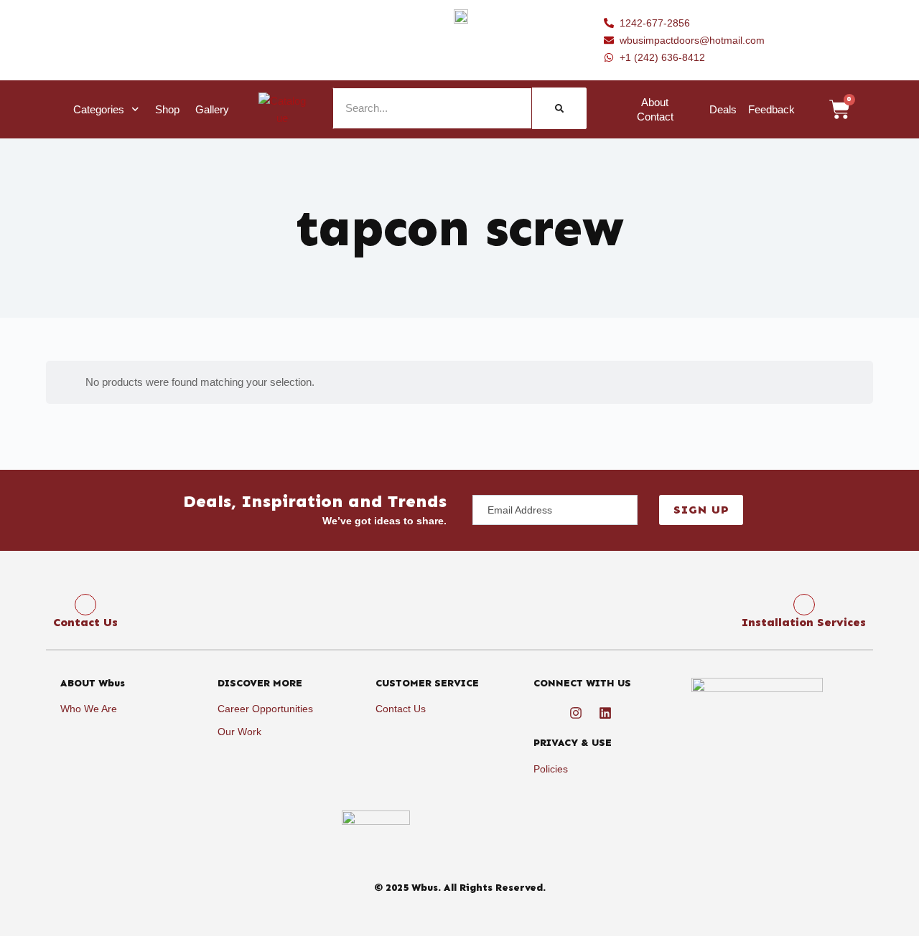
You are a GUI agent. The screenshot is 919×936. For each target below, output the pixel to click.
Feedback (771, 109)
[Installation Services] (804, 604)
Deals (723, 109)
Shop (167, 109)
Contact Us (85, 622)
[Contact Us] (85, 604)
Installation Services (804, 622)
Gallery (212, 109)
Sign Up (701, 509)
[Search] (559, 108)
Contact (655, 116)
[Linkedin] (605, 713)
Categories (98, 109)
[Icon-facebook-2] (546, 713)
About (654, 102)
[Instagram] (576, 713)
